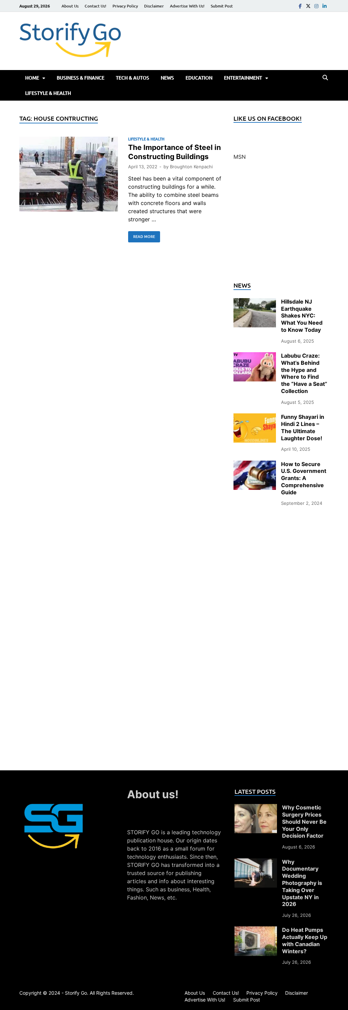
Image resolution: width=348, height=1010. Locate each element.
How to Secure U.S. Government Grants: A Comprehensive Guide (303, 478)
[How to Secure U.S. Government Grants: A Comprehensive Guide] (254, 464)
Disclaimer (154, 6)
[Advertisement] (281, 225)
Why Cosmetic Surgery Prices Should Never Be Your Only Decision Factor (304, 821)
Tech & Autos (132, 77)
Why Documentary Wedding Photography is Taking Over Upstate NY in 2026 (302, 883)
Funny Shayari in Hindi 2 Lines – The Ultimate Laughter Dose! (302, 427)
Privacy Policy (125, 6)
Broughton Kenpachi (191, 166)
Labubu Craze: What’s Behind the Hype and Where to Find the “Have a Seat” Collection (304, 373)
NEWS (167, 77)
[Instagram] (316, 6)
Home (32, 77)
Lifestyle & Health (48, 93)
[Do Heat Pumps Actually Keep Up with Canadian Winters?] (255, 930)
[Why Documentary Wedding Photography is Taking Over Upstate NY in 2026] (255, 862)
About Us (70, 6)
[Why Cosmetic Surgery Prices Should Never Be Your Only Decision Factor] (255, 808)
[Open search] (325, 78)
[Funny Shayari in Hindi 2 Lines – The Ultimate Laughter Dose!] (254, 417)
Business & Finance (80, 77)
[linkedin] (324, 6)
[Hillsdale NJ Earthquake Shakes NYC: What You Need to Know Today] (254, 302)
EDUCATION (199, 77)
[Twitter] (308, 6)
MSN (239, 156)
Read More (141, 235)
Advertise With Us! (187, 6)
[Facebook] (300, 6)
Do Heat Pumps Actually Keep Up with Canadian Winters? (304, 940)
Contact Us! (95, 6)
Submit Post (222, 6)
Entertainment (243, 77)
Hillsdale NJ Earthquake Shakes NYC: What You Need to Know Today (302, 315)
